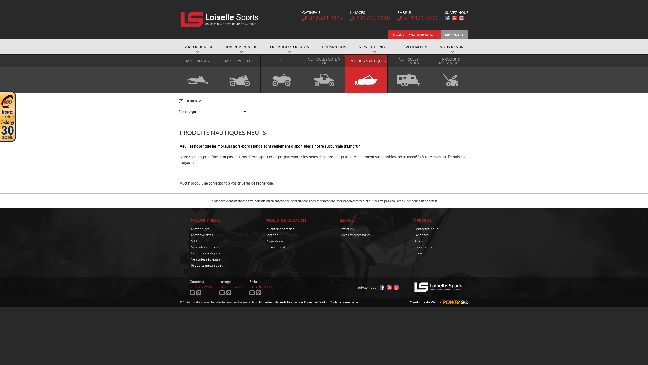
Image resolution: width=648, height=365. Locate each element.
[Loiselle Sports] (221, 20)
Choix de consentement (345, 302)
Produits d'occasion (286, 220)
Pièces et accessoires (355, 235)
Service (346, 220)
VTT (194, 241)
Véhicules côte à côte (206, 247)
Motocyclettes (202, 235)
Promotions (275, 241)
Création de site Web (423, 302)
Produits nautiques (205, 253)
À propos (422, 220)
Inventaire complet (280, 229)
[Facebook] (447, 18)
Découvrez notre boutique (414, 34)
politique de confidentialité (272, 302)
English (458, 34)
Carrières (421, 235)
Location (272, 235)
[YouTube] (454, 18)
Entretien (346, 229)
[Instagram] (461, 18)
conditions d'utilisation (313, 302)
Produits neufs (205, 220)
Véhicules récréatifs (206, 259)
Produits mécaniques (207, 265)
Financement (275, 247)
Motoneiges (200, 229)
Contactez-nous (426, 229)
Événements (423, 247)
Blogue (419, 241)
